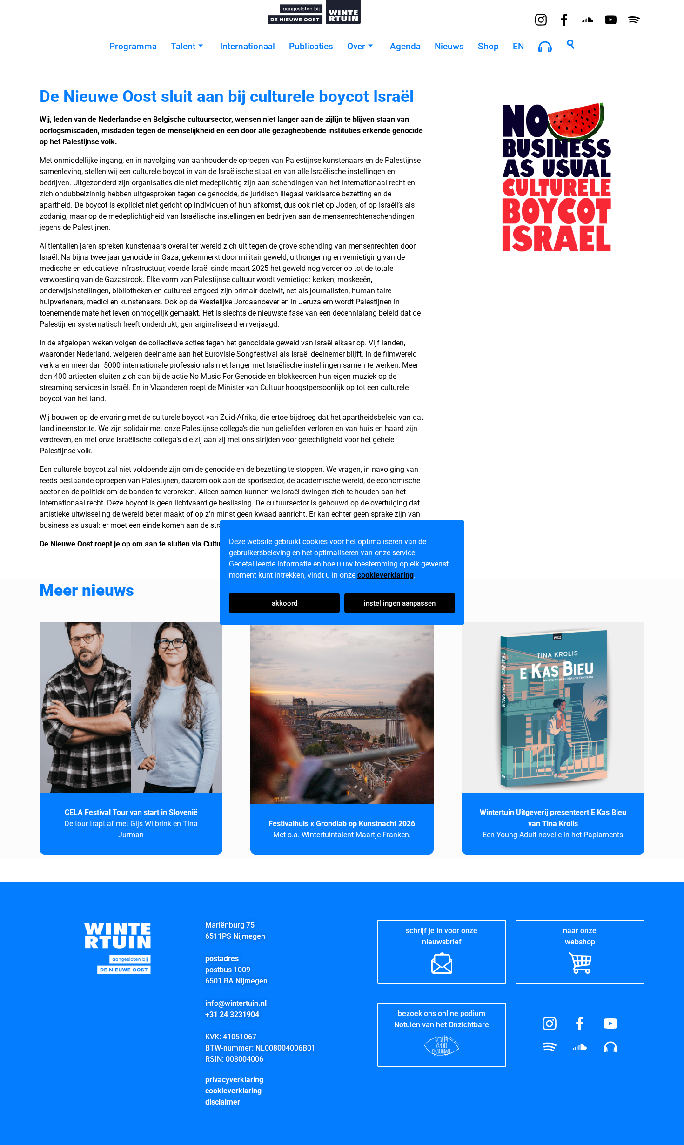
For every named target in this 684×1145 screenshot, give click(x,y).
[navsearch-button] (570, 46)
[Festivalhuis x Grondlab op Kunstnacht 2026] (341, 713)
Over (356, 46)
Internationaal (247, 46)
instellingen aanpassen (400, 603)
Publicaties (311, 46)
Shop (488, 46)
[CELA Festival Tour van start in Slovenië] (131, 713)
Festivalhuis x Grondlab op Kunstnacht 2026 (341, 823)
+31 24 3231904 (232, 1014)
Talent (183, 46)
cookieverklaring (385, 575)
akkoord (284, 603)
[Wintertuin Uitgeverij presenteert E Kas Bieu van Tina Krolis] (553, 713)
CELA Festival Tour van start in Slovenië (131, 812)
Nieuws (449, 46)
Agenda (405, 46)
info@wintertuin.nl (236, 1003)
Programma (133, 46)
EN (518, 46)
